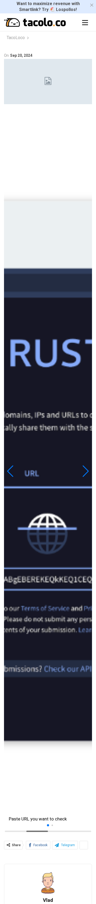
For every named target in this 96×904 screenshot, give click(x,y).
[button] (10, 471)
